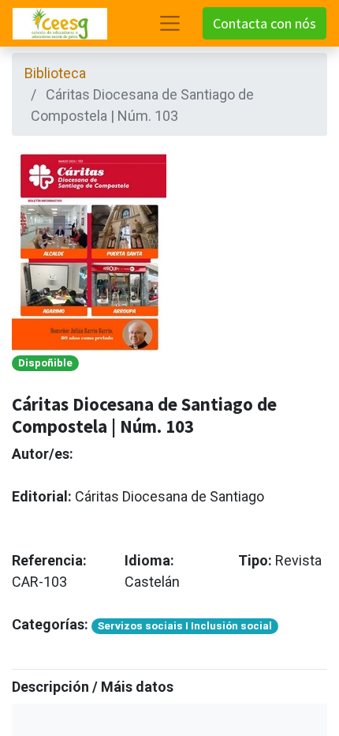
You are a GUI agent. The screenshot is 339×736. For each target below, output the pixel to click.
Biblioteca (55, 73)
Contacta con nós (264, 23)
